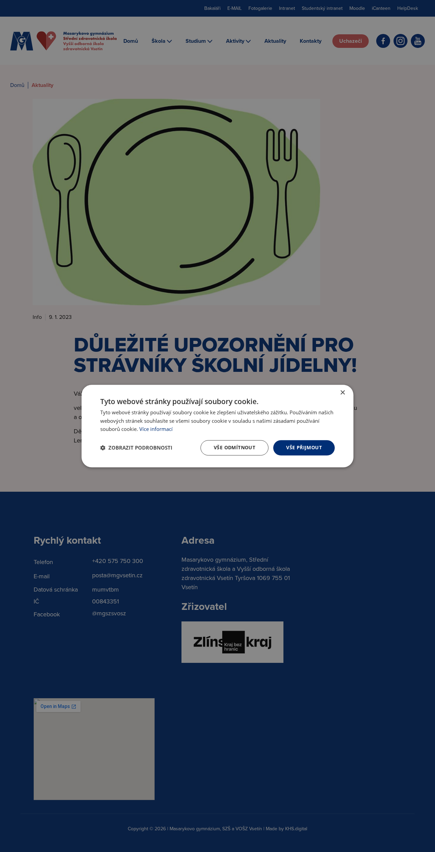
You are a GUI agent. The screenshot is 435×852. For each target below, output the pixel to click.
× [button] (342, 392)
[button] (136, 448)
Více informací (156, 429)
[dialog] (217, 426)
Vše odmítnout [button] (234, 447)
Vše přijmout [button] (304, 447)
